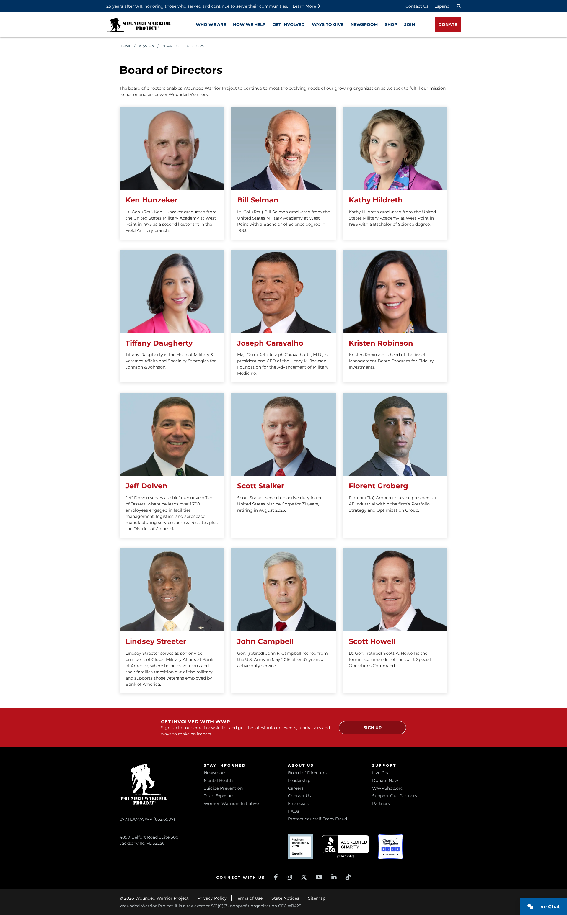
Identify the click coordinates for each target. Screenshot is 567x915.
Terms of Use (249, 898)
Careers (296, 788)
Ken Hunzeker (151, 200)
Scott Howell (372, 641)
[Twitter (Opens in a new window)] (304, 877)
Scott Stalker (260, 486)
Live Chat (381, 772)
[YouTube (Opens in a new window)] (319, 877)
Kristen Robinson (381, 343)
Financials (298, 803)
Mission (146, 46)
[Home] (138, 24)
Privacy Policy (212, 898)
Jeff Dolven (146, 486)
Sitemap (316, 898)
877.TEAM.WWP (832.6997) (147, 819)
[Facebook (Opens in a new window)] (276, 877)
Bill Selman (257, 200)
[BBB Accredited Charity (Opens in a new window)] (345, 846)
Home (125, 46)
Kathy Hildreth (376, 200)
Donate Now (385, 780)
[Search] (459, 6)
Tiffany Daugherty (159, 343)
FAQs (293, 811)
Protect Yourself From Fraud (317, 818)
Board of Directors (307, 772)
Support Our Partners (394, 795)
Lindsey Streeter (156, 641)
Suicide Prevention (223, 788)
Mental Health (218, 780)
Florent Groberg (378, 486)
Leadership (299, 780)
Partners (381, 803)
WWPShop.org (387, 788)
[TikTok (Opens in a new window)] (348, 877)
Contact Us (416, 6)
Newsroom (215, 772)
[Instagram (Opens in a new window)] (289, 877)
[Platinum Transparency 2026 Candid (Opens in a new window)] (300, 846)
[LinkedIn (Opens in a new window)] (334, 877)
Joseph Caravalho (270, 343)
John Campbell (265, 641)
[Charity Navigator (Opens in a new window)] (390, 846)
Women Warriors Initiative (231, 803)
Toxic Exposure (219, 795)
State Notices (285, 898)
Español (442, 6)
